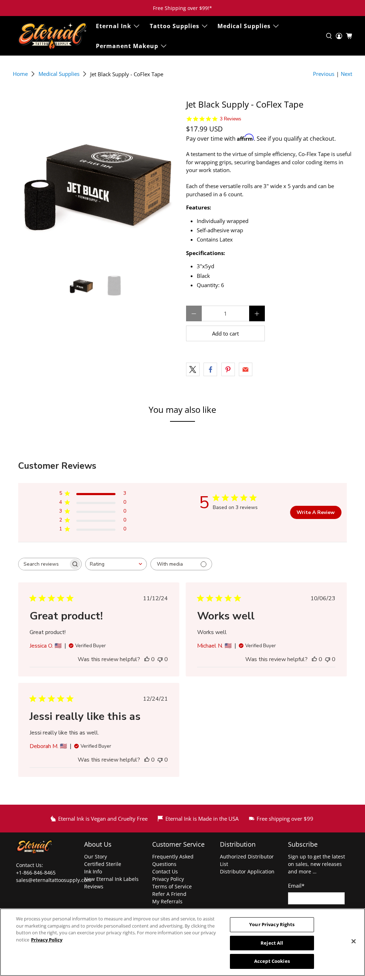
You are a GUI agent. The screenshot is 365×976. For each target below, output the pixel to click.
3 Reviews (230, 118)
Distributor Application (247, 871)
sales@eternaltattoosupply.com (54, 880)
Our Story (95, 856)
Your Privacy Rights (271, 924)
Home (20, 74)
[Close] (353, 941)
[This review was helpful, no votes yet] (146, 659)
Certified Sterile (102, 864)
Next (346, 73)
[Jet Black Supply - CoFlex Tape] (96, 182)
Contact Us (165, 871)
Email (296, 885)
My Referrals (167, 901)
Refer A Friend (169, 894)
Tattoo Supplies (174, 26)
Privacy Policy (168, 879)
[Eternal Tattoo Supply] (52, 35)
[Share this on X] (193, 369)
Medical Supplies (244, 26)
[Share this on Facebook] (210, 369)
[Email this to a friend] (245, 369)
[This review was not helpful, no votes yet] (160, 659)
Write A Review (316, 512)
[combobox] (116, 564)
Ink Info (93, 871)
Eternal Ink (113, 26)
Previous (323, 73)
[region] (182, 942)
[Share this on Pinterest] (228, 369)
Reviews (93, 886)
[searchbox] (43, 564)
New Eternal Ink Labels (111, 879)
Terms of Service (172, 886)
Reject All (272, 943)
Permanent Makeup (127, 46)
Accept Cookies (272, 961)
